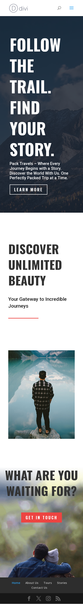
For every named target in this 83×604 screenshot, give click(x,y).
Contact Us (39, 588)
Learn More (28, 190)
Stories (62, 583)
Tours (48, 583)
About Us (31, 583)
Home (16, 583)
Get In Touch (41, 517)
